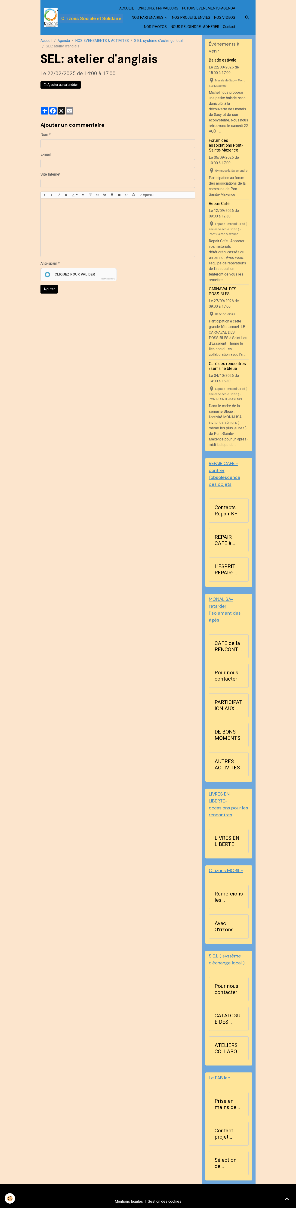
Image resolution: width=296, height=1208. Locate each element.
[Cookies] (10, 1198)
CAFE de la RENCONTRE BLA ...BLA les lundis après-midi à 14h (228, 646)
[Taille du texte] (66, 195)
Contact (229, 27)
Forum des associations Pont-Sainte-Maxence (226, 145)
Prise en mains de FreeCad (225, 1104)
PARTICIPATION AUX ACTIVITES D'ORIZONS (228, 705)
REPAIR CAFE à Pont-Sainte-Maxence (225, 540)
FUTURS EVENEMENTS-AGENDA (208, 8)
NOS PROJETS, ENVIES (191, 17)
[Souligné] (58, 195)
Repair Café (219, 203)
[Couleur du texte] (75, 195)
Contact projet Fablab (224, 1133)
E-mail (45, 154)
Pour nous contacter (226, 675)
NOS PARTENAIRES (148, 17)
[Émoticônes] (133, 195)
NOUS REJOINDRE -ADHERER (194, 27)
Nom (44, 134)
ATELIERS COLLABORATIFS (227, 1048)
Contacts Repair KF (226, 510)
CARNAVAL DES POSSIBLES (222, 291)
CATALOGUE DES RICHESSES (228, 1019)
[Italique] (51, 195)
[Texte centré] (90, 195)
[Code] (126, 195)
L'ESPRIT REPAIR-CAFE (225, 569)
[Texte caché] (104, 195)
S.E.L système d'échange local (158, 40)
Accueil (46, 40)
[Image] (112, 195)
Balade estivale (222, 60)
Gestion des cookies (164, 1201)
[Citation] (83, 195)
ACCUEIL (126, 8)
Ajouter (49, 289)
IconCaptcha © (108, 279)
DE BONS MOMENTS (227, 735)
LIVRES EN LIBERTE (227, 841)
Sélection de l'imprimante (228, 1163)
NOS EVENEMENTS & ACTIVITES (102, 40)
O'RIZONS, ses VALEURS (158, 8)
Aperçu (148, 195)
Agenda (64, 40)
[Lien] (97, 195)
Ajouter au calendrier (62, 85)
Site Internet (50, 174)
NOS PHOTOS (155, 27)
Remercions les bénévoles (229, 897)
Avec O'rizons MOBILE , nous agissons (225, 926)
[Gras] (44, 195)
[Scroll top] (287, 1199)
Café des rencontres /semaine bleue (227, 366)
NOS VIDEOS (224, 17)
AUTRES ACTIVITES (227, 764)
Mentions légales (129, 1201)
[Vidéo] (119, 195)
